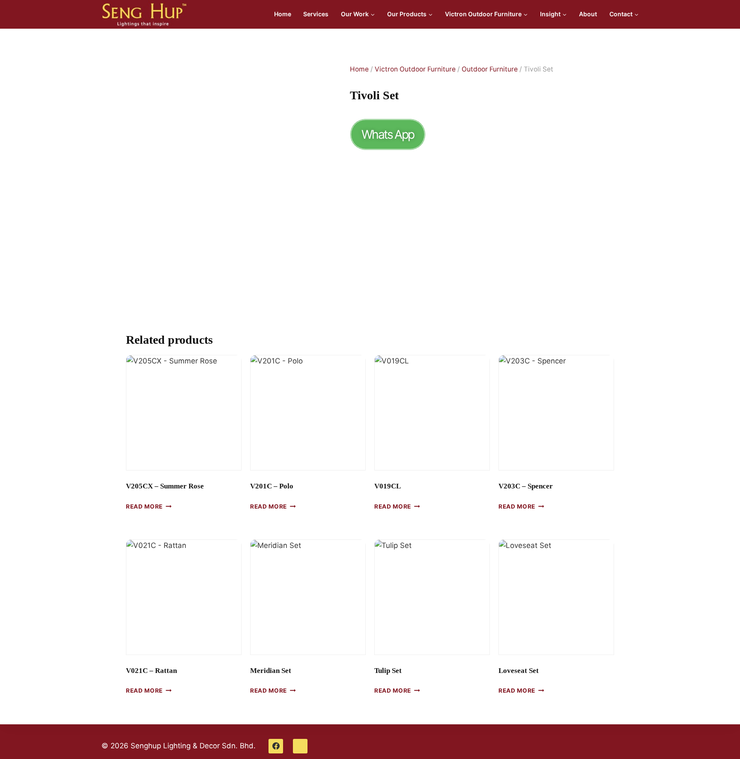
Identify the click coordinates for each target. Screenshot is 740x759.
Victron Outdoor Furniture (415, 69)
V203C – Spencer (525, 486)
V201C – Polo (271, 486)
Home (282, 14)
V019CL (387, 486)
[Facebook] (276, 746)
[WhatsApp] (300, 746)
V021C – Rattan (151, 671)
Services (315, 14)
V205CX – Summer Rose (165, 486)
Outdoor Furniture (490, 69)
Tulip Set (388, 671)
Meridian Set (270, 671)
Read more (144, 506)
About (588, 14)
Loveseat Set (518, 671)
